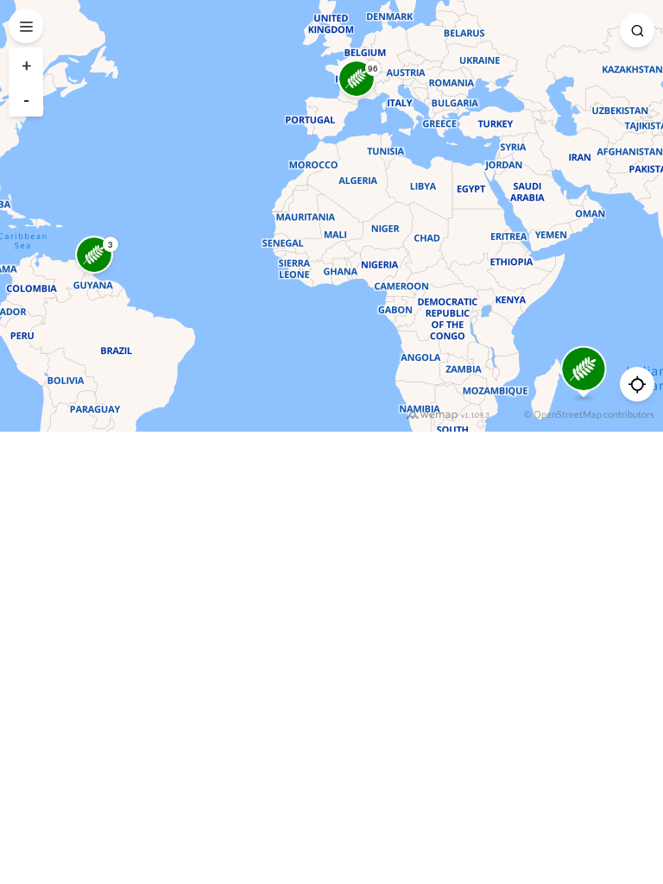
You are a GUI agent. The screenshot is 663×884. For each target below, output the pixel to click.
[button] (357, 79)
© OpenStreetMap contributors (589, 414)
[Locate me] (637, 384)
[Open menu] (26, 26)
